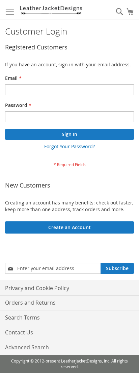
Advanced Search (27, 347)
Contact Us (19, 332)
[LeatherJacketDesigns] (51, 10)
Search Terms (22, 317)
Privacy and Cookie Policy (37, 288)
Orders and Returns (30, 302)
